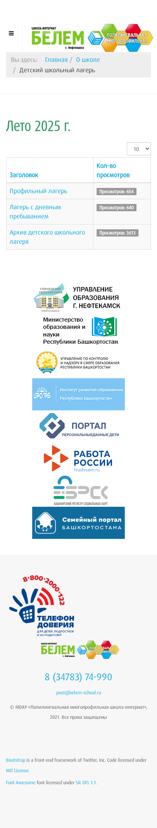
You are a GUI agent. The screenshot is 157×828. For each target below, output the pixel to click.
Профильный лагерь (38, 191)
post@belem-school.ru (78, 692)
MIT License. (18, 770)
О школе (88, 59)
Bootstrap (15, 760)
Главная (56, 59)
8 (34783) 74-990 (78, 677)
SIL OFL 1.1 (86, 782)
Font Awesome (20, 782)
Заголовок (24, 175)
